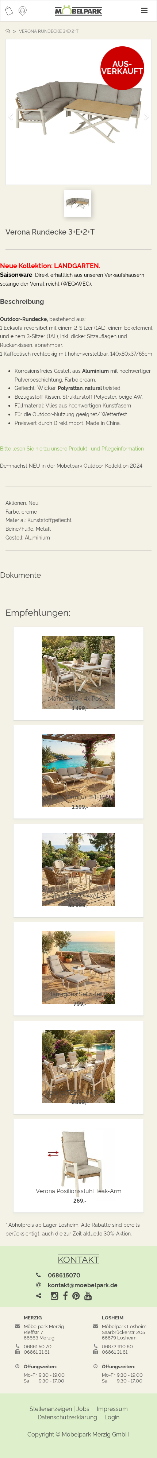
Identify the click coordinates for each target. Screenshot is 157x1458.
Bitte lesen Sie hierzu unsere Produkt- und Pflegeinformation (72, 448)
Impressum (112, 1408)
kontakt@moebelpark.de (83, 1285)
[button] (13, 113)
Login (111, 1417)
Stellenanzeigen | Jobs (59, 1408)
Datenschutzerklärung (67, 1417)
